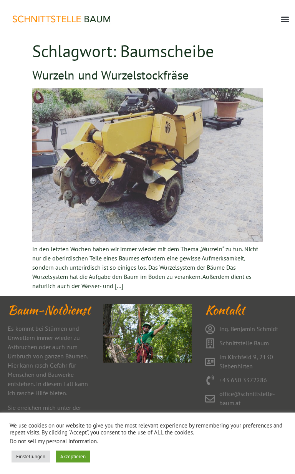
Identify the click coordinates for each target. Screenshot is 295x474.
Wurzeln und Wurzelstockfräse (110, 75)
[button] (284, 19)
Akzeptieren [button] (73, 456)
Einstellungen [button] (30, 456)
